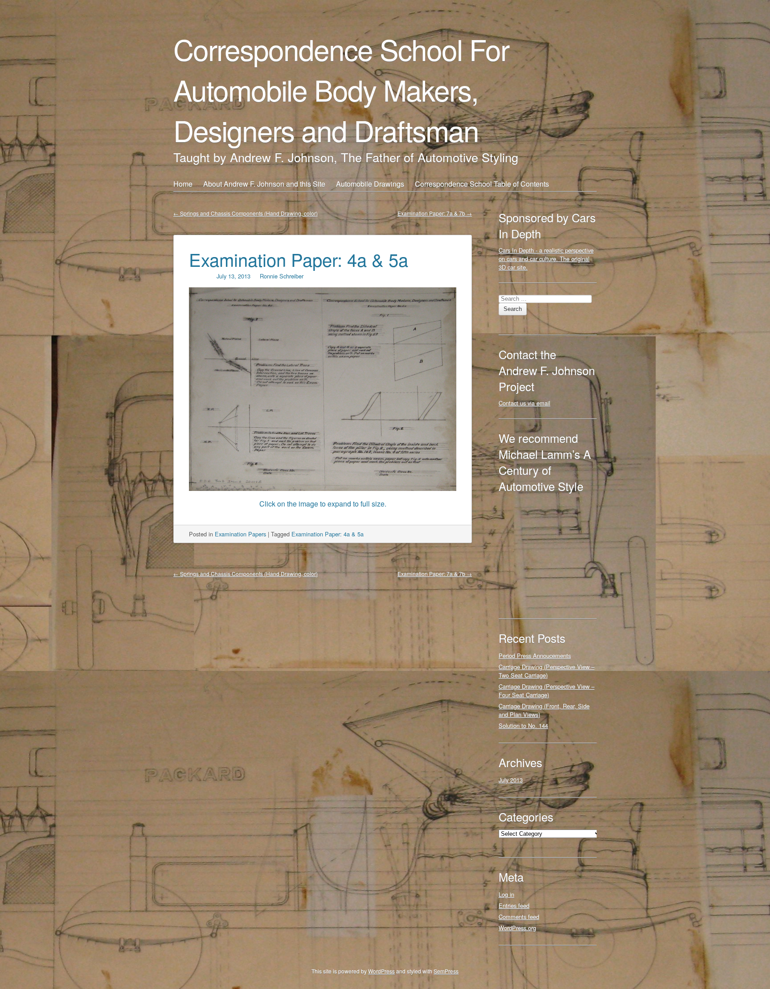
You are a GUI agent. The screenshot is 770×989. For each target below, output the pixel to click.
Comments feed (519, 916)
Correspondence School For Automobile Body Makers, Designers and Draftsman (341, 89)
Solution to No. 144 (523, 725)
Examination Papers (240, 534)
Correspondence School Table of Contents (482, 184)
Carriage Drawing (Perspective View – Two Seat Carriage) (546, 670)
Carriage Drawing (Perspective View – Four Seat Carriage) (546, 690)
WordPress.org (517, 928)
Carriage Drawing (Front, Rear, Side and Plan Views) (544, 710)
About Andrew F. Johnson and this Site (264, 184)
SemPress (446, 971)
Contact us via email (524, 403)
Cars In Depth (516, 250)
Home (182, 184)
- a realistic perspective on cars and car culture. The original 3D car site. (546, 258)
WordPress (381, 971)
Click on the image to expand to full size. (322, 504)
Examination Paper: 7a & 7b (434, 213)
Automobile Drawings (370, 184)
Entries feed (514, 905)
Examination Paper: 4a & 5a (298, 259)
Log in (506, 894)
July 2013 (511, 780)
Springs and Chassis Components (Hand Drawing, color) (245, 213)
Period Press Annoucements (535, 655)
